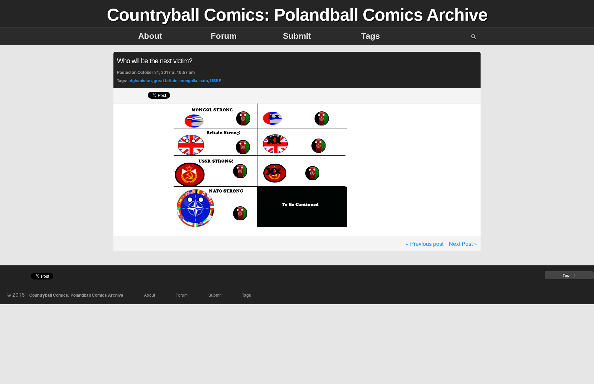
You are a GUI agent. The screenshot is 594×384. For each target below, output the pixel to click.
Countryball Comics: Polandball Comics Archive (297, 14)
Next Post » (463, 244)
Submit (297, 36)
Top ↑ (569, 275)
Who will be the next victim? (154, 61)
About (150, 36)
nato (203, 80)
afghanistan (140, 80)
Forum (223, 36)
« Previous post (424, 244)
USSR (216, 80)
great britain (165, 80)
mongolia (188, 80)
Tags (370, 36)
